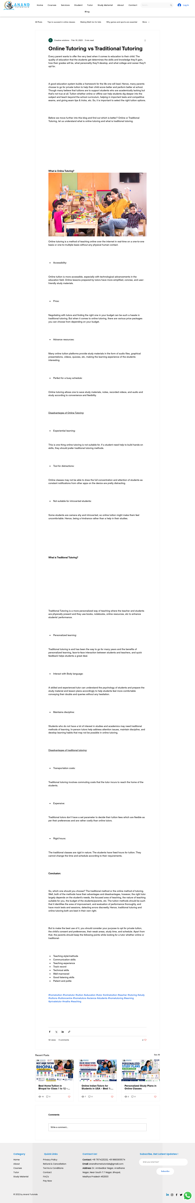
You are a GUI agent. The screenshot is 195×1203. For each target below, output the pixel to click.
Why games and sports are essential (121, 22)
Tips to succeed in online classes (61, 22)
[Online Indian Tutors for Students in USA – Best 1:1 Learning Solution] (97, 1070)
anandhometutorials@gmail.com (106, 1163)
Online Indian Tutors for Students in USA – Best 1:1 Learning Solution (97, 1087)
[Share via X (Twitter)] (56, 1031)
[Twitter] (181, 1194)
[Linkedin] (167, 1194)
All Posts (38, 22)
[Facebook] (176, 1194)
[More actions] (145, 40)
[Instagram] (172, 1194)
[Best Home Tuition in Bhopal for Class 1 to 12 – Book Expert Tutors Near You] (54, 1070)
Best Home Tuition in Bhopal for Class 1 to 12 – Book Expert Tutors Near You (53, 1087)
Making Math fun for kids (90, 22)
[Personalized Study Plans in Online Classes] (140, 1070)
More (144, 22)
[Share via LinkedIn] (62, 1031)
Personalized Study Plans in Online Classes (140, 1087)
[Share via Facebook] (49, 1031)
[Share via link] (69, 1031)
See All (157, 1055)
